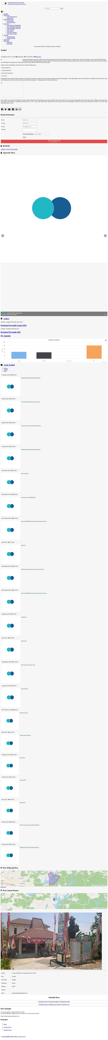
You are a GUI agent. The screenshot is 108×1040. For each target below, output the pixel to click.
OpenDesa (4, 1036)
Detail (9, 909)
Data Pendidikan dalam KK (14, 26)
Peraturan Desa (7, 1030)
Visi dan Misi (10, 21)
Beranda (6, 14)
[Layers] (105, 872)
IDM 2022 (6, 41)
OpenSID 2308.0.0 (13, 1036)
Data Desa (6, 24)
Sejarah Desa (10, 18)
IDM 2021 (9, 42)
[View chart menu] (106, 340)
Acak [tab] (5, 371)
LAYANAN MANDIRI (11, 149)
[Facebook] (2, 109)
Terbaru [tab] (6, 368)
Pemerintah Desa (11, 22)
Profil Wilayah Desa (12, 16)
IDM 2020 (9, 44)
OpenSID (105, 885)
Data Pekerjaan (11, 29)
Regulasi (6, 35)
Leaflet (93, 885)
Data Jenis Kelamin (12, 32)
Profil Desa (6, 15)
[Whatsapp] (20, 109)
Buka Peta (3, 887)
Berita (5, 1024)
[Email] (9, 109)
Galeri (6, 319)
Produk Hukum (11, 36)
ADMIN (3, 149)
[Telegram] (13, 109)
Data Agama (10, 31)
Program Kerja (7, 1027)
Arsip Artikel (9, 365)
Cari (62, 8)
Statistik (6, 336)
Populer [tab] (6, 369)
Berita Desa (38, 56)
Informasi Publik (11, 38)
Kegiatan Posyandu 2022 (11, 332)
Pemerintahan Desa (8, 19)
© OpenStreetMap (99, 885)
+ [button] (2, 873)
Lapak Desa (7, 39)
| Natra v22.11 (22, 1036)
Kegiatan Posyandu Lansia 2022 (14, 325)
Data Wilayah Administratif (14, 25)
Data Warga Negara (12, 34)
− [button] (2, 875)
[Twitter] (5, 109)
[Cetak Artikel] (16, 109)
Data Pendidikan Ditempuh (14, 28)
